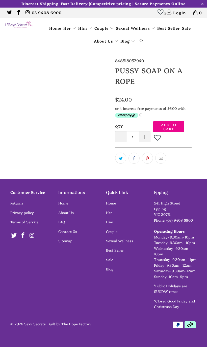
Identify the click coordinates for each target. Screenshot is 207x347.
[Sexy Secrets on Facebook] (18, 12)
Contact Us (67, 231)
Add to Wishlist (158, 137)
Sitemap (65, 240)
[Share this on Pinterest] (147, 158)
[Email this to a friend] (160, 158)
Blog (125, 41)
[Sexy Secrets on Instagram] (27, 12)
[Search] (141, 41)
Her (67, 28)
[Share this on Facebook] (134, 158)
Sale (186, 28)
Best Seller (168, 28)
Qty (119, 126)
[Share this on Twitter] (120, 158)
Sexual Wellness (133, 28)
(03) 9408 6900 (179, 220)
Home (55, 28)
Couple (102, 28)
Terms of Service (24, 221)
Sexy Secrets (34, 323)
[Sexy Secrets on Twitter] (9, 12)
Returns (16, 202)
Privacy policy (22, 212)
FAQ (61, 221)
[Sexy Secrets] (19, 24)
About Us (104, 41)
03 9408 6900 (47, 12)
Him (83, 28)
